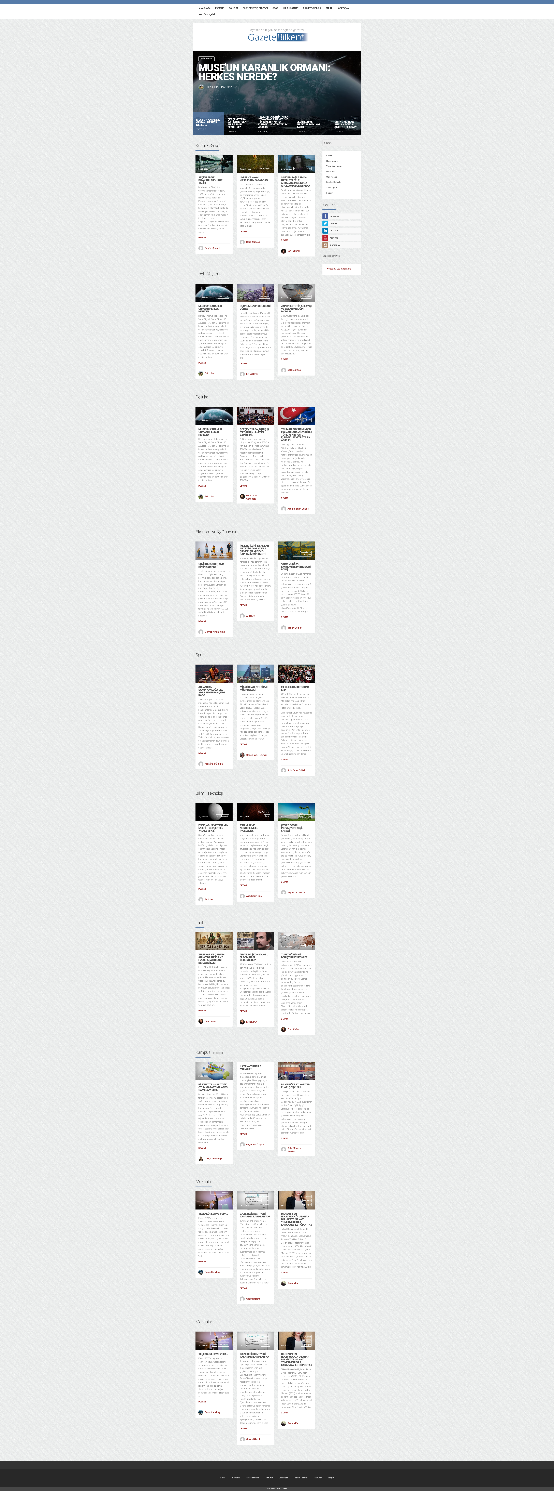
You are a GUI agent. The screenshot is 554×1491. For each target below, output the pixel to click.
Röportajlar (223, 1201)
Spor (226, 678)
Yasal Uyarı (331, 187)
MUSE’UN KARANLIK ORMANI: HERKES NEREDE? (210, 308)
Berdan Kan (293, 1283)
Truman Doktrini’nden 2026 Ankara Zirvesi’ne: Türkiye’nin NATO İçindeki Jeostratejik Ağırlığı (296, 435)
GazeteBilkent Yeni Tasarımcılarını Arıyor (255, 1215)
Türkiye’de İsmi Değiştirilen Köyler (294, 956)
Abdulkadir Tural (254, 896)
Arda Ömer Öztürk (213, 763)
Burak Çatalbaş (212, 1272)
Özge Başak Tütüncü (256, 755)
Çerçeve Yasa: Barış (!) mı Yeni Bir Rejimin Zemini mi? (272, 72)
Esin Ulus (209, 373)
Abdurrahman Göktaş (298, 508)
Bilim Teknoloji (222, 816)
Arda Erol (250, 615)
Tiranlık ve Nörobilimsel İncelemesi (249, 828)
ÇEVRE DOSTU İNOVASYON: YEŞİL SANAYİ (292, 828)
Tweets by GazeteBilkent (338, 268)
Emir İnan (209, 899)
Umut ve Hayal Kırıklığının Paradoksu (254, 179)
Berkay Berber (295, 627)
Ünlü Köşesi (223, 1205)
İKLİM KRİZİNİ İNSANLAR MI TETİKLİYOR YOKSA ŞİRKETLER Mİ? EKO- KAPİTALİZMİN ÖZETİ (254, 550)
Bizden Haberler (263, 1197)
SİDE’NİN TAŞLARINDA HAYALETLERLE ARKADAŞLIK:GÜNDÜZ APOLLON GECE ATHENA (295, 181)
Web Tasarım (282, 1489)
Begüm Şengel (212, 248)
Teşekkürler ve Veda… (213, 1213)
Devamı (202, 237)
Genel (203, 58)
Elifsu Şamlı (252, 374)
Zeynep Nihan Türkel (215, 631)
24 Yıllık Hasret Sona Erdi (295, 688)
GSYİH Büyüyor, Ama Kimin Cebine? (211, 565)
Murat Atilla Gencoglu (221, 87)
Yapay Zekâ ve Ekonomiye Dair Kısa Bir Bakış (296, 566)
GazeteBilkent (253, 1298)
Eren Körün (210, 1021)
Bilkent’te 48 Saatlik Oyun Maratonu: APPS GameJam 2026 (213, 1087)
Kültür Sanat (223, 168)
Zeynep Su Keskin (296, 892)
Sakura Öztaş (294, 370)
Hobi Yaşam (223, 297)
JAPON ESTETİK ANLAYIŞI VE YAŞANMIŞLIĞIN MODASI (296, 308)
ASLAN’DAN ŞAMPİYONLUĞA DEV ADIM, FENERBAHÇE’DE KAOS (211, 691)
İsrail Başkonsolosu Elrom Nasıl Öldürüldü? (254, 957)
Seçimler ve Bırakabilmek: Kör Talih (210, 180)
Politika (215, 58)
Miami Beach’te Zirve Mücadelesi (254, 688)
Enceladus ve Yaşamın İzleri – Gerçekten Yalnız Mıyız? (213, 828)
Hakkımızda (332, 161)
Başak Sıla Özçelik (255, 1144)
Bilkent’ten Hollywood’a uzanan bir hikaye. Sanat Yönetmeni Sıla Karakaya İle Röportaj (296, 1219)
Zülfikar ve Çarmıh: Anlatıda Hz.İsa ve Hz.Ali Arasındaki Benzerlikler (211, 958)
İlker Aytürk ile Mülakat (250, 1068)
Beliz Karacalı (253, 242)
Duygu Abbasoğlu (213, 1158)
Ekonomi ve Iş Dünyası (222, 553)
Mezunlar (224, 1197)
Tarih (226, 945)
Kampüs (225, 1071)
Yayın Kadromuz (334, 166)
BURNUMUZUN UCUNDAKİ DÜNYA (255, 307)
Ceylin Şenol (294, 251)
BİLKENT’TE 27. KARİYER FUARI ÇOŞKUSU (295, 1086)
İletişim (329, 193)
